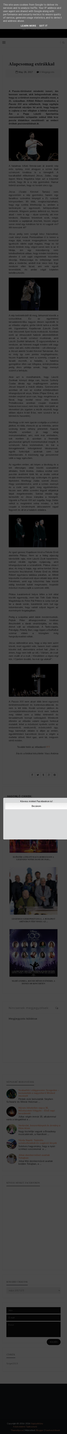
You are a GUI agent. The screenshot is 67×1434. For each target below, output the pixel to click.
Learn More (28, 25)
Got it (43, 25)
